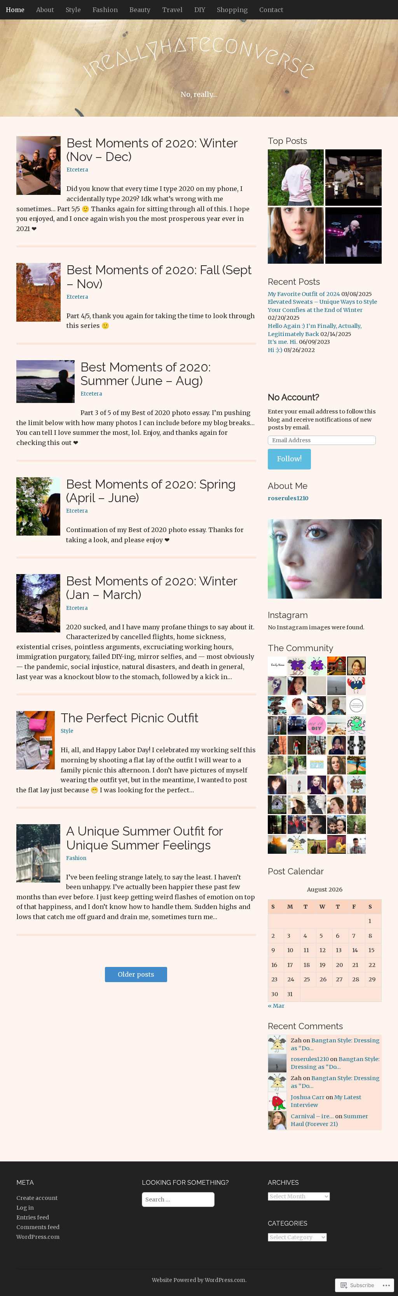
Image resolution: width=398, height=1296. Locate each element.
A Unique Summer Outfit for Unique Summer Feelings (144, 838)
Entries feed (32, 1217)
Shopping (232, 10)
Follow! (289, 458)
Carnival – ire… (312, 1116)
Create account (37, 1197)
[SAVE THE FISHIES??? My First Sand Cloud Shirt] (296, 177)
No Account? (293, 397)
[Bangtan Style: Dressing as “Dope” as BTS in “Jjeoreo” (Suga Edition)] (353, 235)
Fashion (105, 10)
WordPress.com (37, 1236)
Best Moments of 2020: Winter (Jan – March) (151, 588)
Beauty (139, 10)
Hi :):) (275, 350)
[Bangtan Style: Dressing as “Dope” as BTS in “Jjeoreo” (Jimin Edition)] (353, 177)
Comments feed (37, 1227)
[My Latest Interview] (296, 235)
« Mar (276, 1005)
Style (73, 10)
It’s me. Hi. (283, 341)
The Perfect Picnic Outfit (130, 718)
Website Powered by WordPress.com (198, 1280)
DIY (199, 10)
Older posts (136, 974)
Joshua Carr (308, 1097)
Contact (271, 10)
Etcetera (77, 169)
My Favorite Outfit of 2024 (304, 294)
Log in (25, 1207)
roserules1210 (310, 1059)
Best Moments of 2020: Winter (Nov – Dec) (151, 150)
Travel (172, 10)
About (45, 10)
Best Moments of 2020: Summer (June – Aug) (145, 374)
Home (15, 10)
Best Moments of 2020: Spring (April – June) (151, 491)
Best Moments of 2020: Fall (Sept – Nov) (159, 277)
